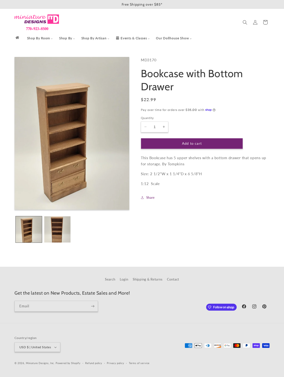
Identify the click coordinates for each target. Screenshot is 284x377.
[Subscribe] (93, 306)
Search (110, 279)
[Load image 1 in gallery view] (29, 229)
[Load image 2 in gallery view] (57, 229)
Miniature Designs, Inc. (40, 363)
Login (124, 279)
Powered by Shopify (68, 363)
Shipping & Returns (147, 279)
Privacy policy (115, 363)
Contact (173, 279)
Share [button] (150, 197)
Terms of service (139, 363)
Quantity (147, 118)
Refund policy (93, 363)
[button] (245, 22)
